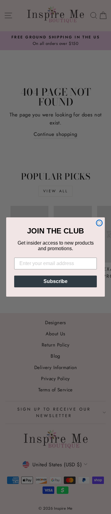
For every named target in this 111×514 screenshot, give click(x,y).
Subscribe (55, 281)
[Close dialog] (99, 223)
